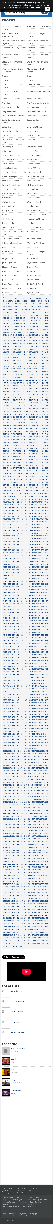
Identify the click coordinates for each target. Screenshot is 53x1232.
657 (30, 423)
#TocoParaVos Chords (36, 243)
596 (14, 411)
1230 (5, 553)
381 (43, 366)
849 (17, 462)
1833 (42, 706)
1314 (34, 573)
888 (7, 471)
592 (46, 408)
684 (27, 428)
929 (4, 479)
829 (43, 457)
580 (7, 408)
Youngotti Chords (9, 210)
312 (46, 352)
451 (43, 380)
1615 (5, 652)
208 (27, 332)
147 (11, 321)
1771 (13, 691)
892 (20, 471)
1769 (5, 691)
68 (13, 307)
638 (14, 420)
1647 (46, 658)
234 (20, 338)
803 (4, 454)
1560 (5, 638)
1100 (13, 519)
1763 (25, 689)
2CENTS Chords (33, 84)
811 (30, 454)
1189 (17, 541)
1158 (25, 533)
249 (24, 341)
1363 (9, 587)
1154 (9, 533)
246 (14, 341)
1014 (21, 496)
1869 (9, 717)
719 (4, 437)
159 (4, 324)
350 (33, 360)
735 (11, 440)
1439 (5, 607)
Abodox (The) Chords (11, 98)
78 (36, 307)
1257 (25, 558)
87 (11, 309)
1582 (5, 643)
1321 (17, 575)
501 (24, 391)
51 (20, 304)
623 (11, 417)
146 (7, 321)
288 (14, 349)
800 (40, 451)
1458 (38, 609)
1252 (5, 558)
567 (11, 406)
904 (14, 474)
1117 (38, 522)
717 (43, 434)
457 (17, 383)
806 (14, 454)
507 (43, 391)
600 (27, 411)
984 (46, 488)
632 (40, 417)
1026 (25, 499)
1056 (13, 508)
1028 (34, 499)
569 (17, 406)
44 (4, 304)
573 (30, 406)
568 (14, 406)
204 (14, 332)
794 (20, 451)
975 (17, 488)
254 (40, 341)
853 (30, 462)
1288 (17, 567)
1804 (13, 700)
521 (43, 394)
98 (36, 309)
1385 (9, 592)
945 (11, 482)
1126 (30, 524)
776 (7, 448)
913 (43, 474)
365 (36, 363)
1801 (46, 697)
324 (40, 355)
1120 (5, 524)
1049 (30, 505)
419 (30, 374)
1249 (38, 556)
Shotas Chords (33, 189)
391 (30, 369)
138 (27, 318)
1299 (17, 570)
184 (40, 326)
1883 (21, 720)
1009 (45, 493)
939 (36, 479)
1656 (38, 660)
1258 (30, 558)
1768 (46, 689)
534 (40, 397)
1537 (46, 629)
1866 (42, 714)
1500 (30, 621)
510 (7, 394)
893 (24, 471)
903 (11, 474)
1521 (25, 626)
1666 (34, 663)
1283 (42, 564)
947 (17, 482)
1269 (30, 561)
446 (27, 380)
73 (25, 307)
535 (43, 397)
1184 (42, 539)
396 (46, 369)
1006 (33, 493)
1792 (9, 697)
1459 (42, 609)
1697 (25, 672)
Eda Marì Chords (9, 135)
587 (30, 408)
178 (20, 326)
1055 (9, 508)
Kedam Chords (33, 159)
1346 (30, 581)
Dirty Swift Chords (34, 127)
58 (36, 304)
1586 (21, 643)
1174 (46, 536)
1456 (30, 609)
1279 (25, 564)
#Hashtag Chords (34, 238)
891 (17, 471)
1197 (5, 544)
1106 (38, 519)
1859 (13, 714)
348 (27, 360)
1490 (34, 618)
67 (11, 307)
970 (46, 485)
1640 (17, 658)
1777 (38, 691)
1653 (25, 660)
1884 (25, 720)
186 (46, 326)
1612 (38, 649)
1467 (30, 612)
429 (17, 377)
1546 (38, 632)
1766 (38, 689)
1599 (30, 646)
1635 (42, 655)
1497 (17, 621)
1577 (30, 641)
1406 (5, 598)
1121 (9, 524)
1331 (13, 578)
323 (36, 355)
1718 (21, 677)
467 (4, 386)
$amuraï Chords (8, 251)
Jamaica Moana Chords (11, 155)
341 (4, 360)
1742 (30, 683)
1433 (25, 604)
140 (33, 318)
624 (14, 417)
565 (4, 406)
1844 (42, 708)
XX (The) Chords (33, 206)
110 (27, 312)
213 (43, 332)
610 (14, 414)
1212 (21, 547)
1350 (46, 581)
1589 (34, 643)
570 (20, 406)
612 (20, 414)
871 (43, 465)
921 (24, 476)
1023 (13, 499)
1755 (38, 686)
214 (46, 332)
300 (7, 352)
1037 (25, 502)
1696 (21, 672)
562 (40, 403)
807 (17, 454)
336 (33, 358)
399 (11, 372)
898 (40, 471)
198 (40, 329)
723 (17, 437)
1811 (42, 700)
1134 (17, 527)
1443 (21, 607)
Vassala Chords (33, 197)
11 (19, 298)
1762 (21, 689)
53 (25, 304)
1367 (25, 587)
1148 (30, 530)
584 (20, 408)
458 (20, 383)
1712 (42, 675)
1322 (21, 575)
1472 (5, 615)
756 (33, 442)
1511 (30, 624)
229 (4, 338)
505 (36, 391)
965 (30, 485)
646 (40, 420)
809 (24, 454)
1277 (17, 564)
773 (43, 445)
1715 (9, 677)
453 (4, 383)
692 (7, 431)
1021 (5, 499)
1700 (38, 672)
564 (46, 403)
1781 (9, 694)
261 (17, 343)
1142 (5, 530)
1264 (9, 561)
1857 (5, 714)
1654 (30, 660)
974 (14, 488)
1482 (46, 615)
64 (4, 307)
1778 (42, 691)
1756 (42, 686)
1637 (5, 658)
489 (30, 389)
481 (4, 389)
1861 (21, 714)
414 (14, 374)
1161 (38, 533)
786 (40, 448)
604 (40, 411)
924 (33, 476)
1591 (42, 643)
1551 (13, 635)
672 (33, 425)
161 (11, 324)
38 (36, 301)
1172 (38, 536)
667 (17, 425)
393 (36, 369)
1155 (13, 533)
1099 (9, 519)
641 (24, 420)
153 (30, 321)
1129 (42, 524)
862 (14, 465)
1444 (25, 607)
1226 (34, 550)
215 (4, 335)
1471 (46, 612)
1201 (21, 544)
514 (20, 394)
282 (40, 346)
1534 (34, 629)
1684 (17, 669)
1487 (21, 618)
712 (27, 434)
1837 (13, 708)
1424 (34, 601)
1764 (30, 689)
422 (40, 374)
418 (27, 374)
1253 (9, 558)
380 (40, 366)
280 (33, 346)
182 (33, 326)
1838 (17, 708)
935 (24, 479)
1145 (17, 530)
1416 (46, 598)
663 (4, 425)
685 (30, 428)
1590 (38, 643)
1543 (25, 632)
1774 (25, 691)
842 (40, 459)
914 (46, 474)
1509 (21, 624)
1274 (5, 564)
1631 (25, 655)
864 (20, 465)
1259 (34, 558)
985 (4, 491)
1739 (17, 683)
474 (27, 386)
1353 (13, 584)
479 (43, 386)
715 (36, 434)
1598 (25, 646)
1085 (42, 513)
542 (20, 400)
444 (20, 380)
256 (46, 341)
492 (40, 389)
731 (43, 437)
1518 (13, 626)
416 (20, 374)
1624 (42, 652)
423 (43, 374)
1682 (9, 669)
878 (20, 468)
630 (33, 417)
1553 (21, 635)
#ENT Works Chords (10, 238)
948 (20, 482)
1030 (42, 499)
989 (17, 491)
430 (20, 377)
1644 (34, 658)
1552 (17, 635)
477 (36, 386)
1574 (17, 641)
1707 (21, 675)
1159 (30, 533)
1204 (34, 544)
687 (36, 428)
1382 (42, 590)
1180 (25, 539)
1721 (34, 677)
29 (16, 301)
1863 (30, 714)
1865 (38, 714)
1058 (21, 508)
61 (43, 304)
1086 (46, 513)
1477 (25, 615)
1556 (34, 635)
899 (43, 471)
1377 (21, 590)
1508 (17, 624)
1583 (9, 643)
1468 (34, 612)
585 (24, 408)
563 (43, 403)
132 (7, 318)
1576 (25, 641)
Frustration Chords (35, 147)
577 (43, 406)
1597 (21, 646)
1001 (12, 493)
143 (43, 318)
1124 (21, 524)
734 (7, 440)
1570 (46, 638)
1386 (13, 592)
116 (46, 312)
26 (9, 301)
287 (11, 349)
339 (43, 358)
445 (24, 380)
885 (43, 468)
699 (30, 431)
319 (24, 355)
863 (17, 465)
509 (4, 394)
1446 (34, 607)
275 (17, 346)
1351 (5, 584)
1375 (13, 590)
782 (27, 448)
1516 (5, 626)
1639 (13, 658)
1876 (38, 717)
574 (33, 406)
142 (40, 318)
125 (30, 315)
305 (24, 352)
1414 (38, 598)
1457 (34, 609)
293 (30, 349)
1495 (9, 621)
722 (14, 437)
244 (7, 341)
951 (30, 482)
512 (14, 394)
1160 (34, 533)
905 (17, 474)
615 (30, 414)
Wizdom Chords (8, 206)
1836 (9, 708)
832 (7, 459)
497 (11, 391)
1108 (46, 519)
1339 (46, 578)
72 (23, 307)
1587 (25, 643)
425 (4, 377)
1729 (21, 680)
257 (4, 343)
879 (24, 468)
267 (36, 343)
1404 (42, 595)
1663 (21, 663)
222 (27, 335)
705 (4, 434)
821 (17, 457)
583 (17, 408)
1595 (13, 646)
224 (33, 335)
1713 (46, 675)
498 (14, 391)
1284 (46, 564)
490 (33, 389)
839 (30, 459)
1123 (17, 524)
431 (24, 377)
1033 (9, 502)
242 (46, 338)
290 (20, 349)
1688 (34, 669)
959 (11, 485)
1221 (13, 550)
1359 (38, 584)
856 (40, 462)
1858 (9, 714)
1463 (13, 612)
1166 (13, 536)
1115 (30, 522)
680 (14, 428)
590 (40, 408)
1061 (34, 508)
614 (27, 414)
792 (14, 451)
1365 (17, 587)
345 (17, 360)
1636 (46, 655)
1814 (9, 703)
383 (4, 369)
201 (4, 332)
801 (43, 451)
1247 (30, 556)
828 (40, 457)
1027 (30, 499)
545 (30, 400)
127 (36, 315)
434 (33, 377)
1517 (9, 626)
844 (46, 459)
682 (20, 428)
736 (14, 440)
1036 (21, 502)
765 (17, 445)
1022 (9, 499)
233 (17, 338)
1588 (30, 643)
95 (29, 309)
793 (17, 451)
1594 (9, 646)
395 (43, 369)
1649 (9, 660)
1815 (13, 703)
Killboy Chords (8, 163)
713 (30, 434)
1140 (42, 527)
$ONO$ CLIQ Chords (10, 280)
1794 (17, 697)
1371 (42, 587)
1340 (5, 581)
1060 (30, 508)
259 (11, 343)
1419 (13, 601)
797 (30, 451)
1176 (9, 539)
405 (30, 372)
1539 (9, 632)
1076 (5, 513)
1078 (13, 513)
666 (14, 425)
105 (11, 312)
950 (27, 482)
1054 (5, 508)
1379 (30, 590)
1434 (30, 604)
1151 (42, 530)
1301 (25, 570)
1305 (42, 570)
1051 (38, 505)
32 (23, 301)
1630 (21, 655)
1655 (34, 660)
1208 (5, 547)
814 (40, 454)
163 (17, 324)
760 (46, 442)
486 (20, 389)
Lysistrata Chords (34, 172)
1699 (34, 672)
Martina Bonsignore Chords (13, 176)
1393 (42, 592)
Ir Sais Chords (7, 151)
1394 (46, 592)
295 (36, 349)
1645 (38, 658)
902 (7, 474)
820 (14, 457)
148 (14, 321)
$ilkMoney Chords (9, 267)
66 (9, 307)
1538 (5, 632)
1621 (30, 652)
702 (40, 431)
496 (7, 391)
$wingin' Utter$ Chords (11, 288)
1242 (9, 556)
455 (11, 383)
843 (43, 459)
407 (36, 372)
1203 (30, 544)
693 (11, 431)
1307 (5, 573)
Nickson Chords (33, 180)
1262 (46, 558)
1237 (34, 553)
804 (7, 454)
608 (7, 414)
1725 (5, 680)
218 (14, 335)
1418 (9, 601)
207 (24, 332)
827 (36, 457)
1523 (34, 626)
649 (4, 423)
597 (17, 411)
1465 (21, 612)
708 (14, 434)
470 (14, 386)
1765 (34, 689)
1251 (46, 556)
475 (30, 386)
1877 (42, 717)
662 (46, 423)
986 (7, 491)
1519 (17, 626)
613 (24, 414)
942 (46, 479)
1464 (17, 612)
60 (41, 304)
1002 (16, 493)
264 (27, 343)
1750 (17, 686)
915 (4, 476)
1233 (17, 553)
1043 (5, 505)
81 (43, 307)
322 (33, 355)
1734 (42, 680)
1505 (5, 624)
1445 (30, 607)
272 (7, 346)
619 (43, 414)
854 (33, 462)
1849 (17, 711)
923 (30, 476)
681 (17, 428)
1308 (9, 573)
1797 (30, 697)
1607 (17, 649)
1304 (38, 570)
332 (20, 358)
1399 (21, 595)
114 (40, 312)
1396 (9, 595)
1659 (5, 663)
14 (26, 298)
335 (30, 358)
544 (27, 400)
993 (30, 491)
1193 (34, 541)
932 (14, 479)
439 (4, 380)
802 (46, 451)
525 (11, 397)
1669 (46, 663)
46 (9, 304)
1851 (25, 711)
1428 (5, 604)
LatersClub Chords (9, 168)
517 (30, 394)
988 (14, 491)
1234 (21, 553)
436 (40, 377)
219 (17, 335)
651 (11, 423)
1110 (9, 522)
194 (27, 329)
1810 (38, 700)
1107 (42, 519)
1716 (13, 677)
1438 (46, 604)
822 (20, 457)
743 (36, 440)
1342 (13, 581)
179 (24, 326)
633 (43, 417)
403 (24, 372)
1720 (30, 677)
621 (4, 417)
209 (30, 332)
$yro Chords (32, 288)
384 (7, 369)
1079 (17, 513)
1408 (13, 598)
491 (36, 389)
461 (30, 383)
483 (11, 389)
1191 (25, 541)
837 (24, 459)
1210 (13, 547)
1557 (38, 635)
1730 (25, 680)
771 (36, 445)
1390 (30, 592)
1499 (25, 621)
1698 (30, 672)
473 (24, 386)
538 (7, 400)
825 (30, 457)
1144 (13, 530)
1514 (42, 624)
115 (43, 312)
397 (4, 372)
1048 (25, 505)
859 (4, 465)
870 (40, 465)
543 (24, 400)
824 (27, 457)
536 (46, 397)
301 (11, 352)
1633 (34, 655)
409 (43, 372)
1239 (42, 553)
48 (13, 304)
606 (46, 411)
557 (24, 403)
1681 (5, 669)
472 (20, 386)
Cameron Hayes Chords (37, 115)
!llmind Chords (8, 223)
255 (43, 341)
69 (16, 307)
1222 (17, 550)
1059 (25, 508)
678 (7, 428)
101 (44, 309)
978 (27, 488)
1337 (38, 578)
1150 (38, 530)
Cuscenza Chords (34, 120)
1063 (42, 508)
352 (40, 360)
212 (40, 332)
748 (7, 442)
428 (14, 377)
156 (40, 321)
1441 (13, 607)
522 (46, 394)
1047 (21, 505)
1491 (38, 618)
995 (36, 491)
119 (11, 315)
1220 (9, 550)
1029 (38, 499)
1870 (13, 717)
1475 (17, 615)
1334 (25, 578)
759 (43, 442)
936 (27, 479)
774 (46, 445)
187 (4, 329)
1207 (46, 544)
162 (14, 324)
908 (27, 474)
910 (33, 474)
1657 (42, 660)
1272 (42, 561)
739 (24, 440)
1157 (21, 533)
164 (20, 324)
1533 (30, 629)
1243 (13, 556)
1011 (9, 496)
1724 (46, 677)
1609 (25, 649)
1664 (25, 663)
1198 (9, 544)
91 (20, 309)
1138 (34, 527)
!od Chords (31, 223)
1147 (25, 530)
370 (7, 366)
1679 (42, 666)
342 (7, 360)
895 (30, 471)
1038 (30, 502)
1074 (42, 510)
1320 (13, 575)
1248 (34, 556)
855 (36, 462)
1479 (34, 615)
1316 (42, 573)
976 (20, 488)
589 (36, 408)
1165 (9, 536)
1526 (46, 626)
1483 (5, 618)
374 (20, 366)
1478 (30, 615)
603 (36, 411)
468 (7, 386)
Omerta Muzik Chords (11, 185)
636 (7, 420)
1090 (17, 516)
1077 (9, 513)
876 (14, 468)
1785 (25, 694)
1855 (42, 711)
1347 (34, 581)
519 (36, 394)
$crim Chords (32, 258)
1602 (42, 646)
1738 (13, 683)
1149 (34, 530)
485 (17, 389)
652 (14, 423)
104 (7, 312)
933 (17, 479)
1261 (42, 558)
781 (24, 448)
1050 (34, 505)
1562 (13, 638)
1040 (38, 502)
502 (27, 391)
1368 (30, 587)
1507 (13, 624)
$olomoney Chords (35, 275)
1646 (42, 658)
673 (36, 425)
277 (24, 346)
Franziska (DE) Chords (11, 147)
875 (11, 468)
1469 (38, 612)
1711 (38, 675)
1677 (34, 666)
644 (33, 420)
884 (40, 468)
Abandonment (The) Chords (38, 91)
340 (46, 358)
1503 (42, 621)
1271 (38, 561)
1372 (46, 587)
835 (17, 459)
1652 (21, 660)
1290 (25, 567)
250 (27, 341)
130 (46, 315)
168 (33, 324)
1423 (30, 601)
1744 (38, 683)
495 (4, 391)
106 (14, 312)
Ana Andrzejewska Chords (38, 103)
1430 (13, 604)
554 (14, 403)
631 (36, 417)
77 (34, 307)
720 (7, 437)
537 (4, 400)
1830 (30, 706)
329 (11, 358)
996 (40, 491)
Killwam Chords (33, 163)
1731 (30, 680)
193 (24, 329)
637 (11, 420)
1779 (46, 691)
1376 (17, 590)
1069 (21, 510)
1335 (30, 578)
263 (24, 343)
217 (11, 335)
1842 (34, 708)
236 (27, 338)
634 (46, 417)
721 (11, 437)
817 (4, 457)
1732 (34, 680)
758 (40, 442)
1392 (38, 592)
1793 (13, 697)
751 (17, 442)
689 (43, 428)
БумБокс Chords (34, 292)
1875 (34, 717)
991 (24, 491)
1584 (13, 643)
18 (36, 298)
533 (36, 397)
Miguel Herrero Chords (36, 176)
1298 (13, 570)
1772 (17, 691)
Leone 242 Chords (34, 168)
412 (7, 374)
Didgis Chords (8, 127)
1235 (25, 553)
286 (7, 349)
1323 (25, 575)
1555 (30, 635)
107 (17, 312)
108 (20, 312)
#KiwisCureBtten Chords (12, 243)
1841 (30, 708)
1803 (9, 700)
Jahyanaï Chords (34, 151)
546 (33, 400)
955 (43, 482)
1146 (21, 530)
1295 (46, 567)
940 (40, 479)
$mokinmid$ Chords (10, 271)
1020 (46, 496)
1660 (9, 663)
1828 (21, 706)
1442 (17, 607)
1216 (38, 547)
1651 (17, 660)
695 (17, 431)
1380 (34, 590)
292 (27, 349)
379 (36, 366)
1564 (21, 638)
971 (4, 488)
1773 (21, 691)
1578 (34, 641)
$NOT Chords (32, 271)
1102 (21, 519)
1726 (9, 680)
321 (30, 355)
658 (33, 423)
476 (33, 386)
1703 (5, 675)
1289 (21, 567)
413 (11, 374)
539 (11, 400)
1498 (21, 621)
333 (24, 358)
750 (14, 442)
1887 (38, 720)
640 (20, 420)
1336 (34, 578)
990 (20, 491)
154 (33, 321)
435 (36, 377)
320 (27, 355)
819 (11, 457)
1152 (46, 530)
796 (27, 451)
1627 (9, 655)
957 (4, 485)
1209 (9, 547)
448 (33, 380)
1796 (25, 697)
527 (17, 397)
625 (17, 417)
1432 (21, 604)
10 (17, 298)
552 (7, 403)
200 (46, 329)
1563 (17, 638)
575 (36, 406)
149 (17, 321)
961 (17, 485)
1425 (38, 601)
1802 (5, 700)
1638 (9, 658)
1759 (9, 689)
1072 (34, 510)
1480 (38, 615)
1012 (13, 496)
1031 (46, 499)
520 (40, 394)
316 (14, 355)
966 (33, 485)
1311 (21, 573)
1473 (9, 615)
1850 (21, 711)
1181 (30, 539)
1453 (17, 609)
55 (29, 304)
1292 (34, 567)
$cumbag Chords (9, 263)
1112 (17, 522)
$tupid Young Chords (10, 284)
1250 (42, 556)
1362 (5, 587)
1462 (9, 612)
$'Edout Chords (8, 247)
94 (27, 309)
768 (27, 445)
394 (40, 369)
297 (43, 349)
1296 (5, 570)
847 (11, 462)
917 (11, 476)
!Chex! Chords (7, 219)
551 (4, 403)
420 (33, 374)
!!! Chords (6, 214)
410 (46, 372)
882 (33, 468)
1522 (30, 626)
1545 (34, 632)
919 (17, 476)
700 (33, 431)
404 (27, 372)
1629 (17, 655)
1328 (46, 575)
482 (7, 389)
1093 (30, 516)
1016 (30, 496)
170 (40, 324)
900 (46, 471)
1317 (46, 573)
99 (39, 309)
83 (48, 307)
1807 (25, 700)
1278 (21, 564)
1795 (21, 697)
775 (4, 448)
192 (20, 329)
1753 (30, 686)
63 (48, 304)
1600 (34, 646)
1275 (9, 564)
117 (4, 315)
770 (33, 445)
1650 (13, 660)
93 (25, 309)
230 (7, 338)
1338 (42, 578)
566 (7, 406)
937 (30, 479)
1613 (42, 649)
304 (20, 352)
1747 (5, 686)
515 (24, 394)
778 (14, 448)
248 (20, 341)
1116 (34, 522)
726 (27, 437)
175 (11, 326)
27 (11, 301)
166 (27, 324)
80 (41, 307)
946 (14, 482)
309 (36, 352)
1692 (5, 672)
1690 (42, 669)
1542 (21, 632)
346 (20, 360)
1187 (9, 541)
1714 (5, 677)
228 (46, 335)
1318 (5, 575)
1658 (46, 660)
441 (11, 380)
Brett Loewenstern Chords (13, 115)
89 (16, 309)
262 (20, 343)
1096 (42, 516)
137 (24, 318)
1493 (46, 618)
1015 (25, 496)
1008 (41, 493)
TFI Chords (6, 197)
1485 (13, 618)
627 (24, 417)
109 (24, 312)
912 (40, 474)
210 (33, 332)
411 (4, 374)
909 (30, 474)
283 (43, 346)
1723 (42, 677)
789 (4, 451)
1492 (42, 618)
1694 (13, 672)
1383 (46, 590)
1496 (13, 621)
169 (36, 324)
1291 (30, 567)
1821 (38, 703)
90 (18, 309)
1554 (25, 635)
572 (27, 406)
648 (46, 420)
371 (11, 366)
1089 (13, 516)
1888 (42, 720)
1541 (17, 632)
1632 (30, 655)
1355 (21, 584)
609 (11, 414)
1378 (25, 590)
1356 (25, 584)
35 (29, 301)
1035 (17, 502)
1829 (25, 706)
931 (11, 479)
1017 (34, 496)
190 (14, 329)
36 (32, 301)
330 (14, 358)
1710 (34, 675)
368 (46, 363)
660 (40, 423)
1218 (46, 547)
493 (43, 389)
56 (32, 304)
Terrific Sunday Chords (36, 193)
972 (7, 488)
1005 (29, 493)
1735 (46, 680)
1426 (42, 601)
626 (20, 417)
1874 (30, 717)
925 (36, 476)
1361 (46, 584)
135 (17, 318)
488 (27, 389)
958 (7, 485)
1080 (21, 513)
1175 (5, 539)
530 (27, 397)
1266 (17, 561)
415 (17, 374)
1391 (34, 592)
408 (40, 372)
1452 (13, 609)
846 (7, 462)
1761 (17, 689)
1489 (30, 618)
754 (27, 442)
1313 (30, 573)
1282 (38, 564)
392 (33, 369)
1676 (30, 666)
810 (27, 454)
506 (40, 391)
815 (43, 454)
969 (43, 485)
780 (20, 448)
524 (7, 397)
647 (43, 420)
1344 (21, 581)
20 (40, 298)
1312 (25, 573)
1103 (25, 519)
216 (7, 335)
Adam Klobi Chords (35, 98)
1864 (34, 714)
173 (4, 326)
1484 (9, 618)
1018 (38, 496)
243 (4, 341)
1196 (46, 541)
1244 (17, 556)
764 (14, 445)
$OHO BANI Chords (10, 275)
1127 (34, 524)
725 (24, 437)
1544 (30, 632)
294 (33, 349)
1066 (9, 510)
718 (46, 434)
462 (33, 383)
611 (17, 414)
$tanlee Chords (33, 280)
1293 (38, 567)
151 (24, 321)
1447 (38, 607)
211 (36, 332)
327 (4, 358)
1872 (21, 717)
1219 (5, 550)
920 (20, 476)
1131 (5, 527)
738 (20, 440)
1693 (9, 672)
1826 (13, 706)
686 (33, 428)
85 (6, 309)
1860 (17, 714)
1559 (46, 635)
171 (43, 324)
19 (38, 298)
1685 (21, 669)
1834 (46, 706)
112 (33, 312)
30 (18, 301)
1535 (38, 629)
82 (46, 307)
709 (17, 434)
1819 (30, 703)
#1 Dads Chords (34, 231)
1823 (46, 703)
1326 (38, 575)
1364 (13, 587)
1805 (17, 700)
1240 (46, 553)
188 (7, 329)
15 (29, 298)
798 (33, 451)
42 (46, 301)
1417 (5, 601)
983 (43, 488)
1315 (38, 573)
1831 (34, 706)
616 (33, 414)
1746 (46, 683)
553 (11, 403)
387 (17, 369)
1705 (13, 675)
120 (14, 315)
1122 (13, 524)
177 (17, 326)
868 (33, 465)
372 (14, 366)
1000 (8, 493)
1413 (34, 598)
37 (34, 301)
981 (36, 488)
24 (4, 301)
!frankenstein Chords (35, 219)
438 (46, 377)
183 (36, 326)
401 (17, 372)
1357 (30, 584)
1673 (17, 666)
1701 (42, 672)
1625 (46, 652)
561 (36, 403)
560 (33, 403)
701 (36, 431)
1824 (5, 706)
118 (7, 315)
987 (11, 491)
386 (14, 369)
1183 (38, 539)
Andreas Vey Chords (10, 107)
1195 (42, 541)
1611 (34, 649)
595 (11, 411)
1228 (42, 550)
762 (7, 445)
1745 (42, 683)
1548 (46, 632)
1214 (30, 547)
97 (34, 309)
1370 (38, 587)
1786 (30, 694)
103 (4, 312)
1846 (5, 711)
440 (7, 380)
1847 (9, 711)
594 (7, 411)
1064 (46, 508)
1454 (21, 609)
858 (46, 462)
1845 (46, 708)
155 (36, 321)
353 (43, 360)
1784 (21, 694)
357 (11, 363)
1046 (17, 505)
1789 (42, 694)
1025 (21, 499)
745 (43, 440)
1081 (25, 513)
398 (7, 372)
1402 (34, 595)
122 (20, 315)
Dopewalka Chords (10, 131)
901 (4, 474)
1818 (25, 703)
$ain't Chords (32, 247)
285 (4, 349)
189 (11, 329)
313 (4, 355)
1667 (38, 663)
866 (27, 465)
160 (7, 324)
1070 (25, 510)
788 (46, 448)
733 (4, 440)
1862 (25, 714)
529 (24, 397)
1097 (46, 516)
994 (33, 491)
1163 (46, 533)
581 (11, 408)
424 (46, 374)
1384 (5, 592)
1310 (17, 573)
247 (17, 341)
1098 (5, 519)
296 (40, 349)
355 (4, 363)
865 (24, 465)
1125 (25, 524)
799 (36, 451)
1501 (34, 621)
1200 (17, 544)
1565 (25, 638)
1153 (5, 533)
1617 (13, 652)
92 (23, 309)
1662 (17, 663)
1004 (24, 493)
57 (34, 304)
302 (14, 352)
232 (14, 338)
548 (40, 400)
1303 (34, 570)
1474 (13, 615)
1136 (25, 527)
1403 (38, 595)
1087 (5, 516)
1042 (46, 502)
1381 (38, 590)
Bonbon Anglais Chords (37, 111)
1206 (42, 544)
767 (24, 445)
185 (43, 326)
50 (18, 304)
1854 (38, 711)
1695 (17, 672)
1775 (30, 691)
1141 (46, 527)
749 (11, 442)
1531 (21, 629)
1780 (5, 694)
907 (24, 474)
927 (43, 476)
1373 (5, 590)
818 (7, 457)
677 (4, 428)
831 (4, 459)
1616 (9, 652)
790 (7, 451)
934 (20, 479)
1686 (25, 669)
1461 (5, 612)
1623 (38, 652)
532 (33, 397)
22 (45, 298)
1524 (38, 626)
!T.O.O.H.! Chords (34, 227)
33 (25, 301)
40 (41, 301)
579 (4, 408)
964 (27, 485)
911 (36, 474)
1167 (17, 536)
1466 (25, 612)
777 (11, 448)
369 (4, 366)
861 (11, 465)
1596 (17, 646)
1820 (34, 703)
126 (33, 315)
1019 (42, 496)
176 (14, 326)
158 (46, 321)
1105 (34, 519)
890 (14, 471)
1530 (17, 629)
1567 (34, 638)
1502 (38, 621)
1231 (9, 553)
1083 (34, 513)
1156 (17, 533)
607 (4, 414)
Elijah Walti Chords (34, 135)
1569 (42, 638)
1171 (34, 536)
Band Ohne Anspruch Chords (39, 26)
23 (47, 298)
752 (20, 442)
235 (24, 338)
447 (30, 380)
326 (46, 355)
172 (46, 324)
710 (20, 434)
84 (4, 309)
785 (36, 448)
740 (27, 440)
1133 (13, 527)
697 (24, 431)
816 (46, 454)
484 (14, 389)
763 (11, 445)
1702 (46, 672)
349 (30, 360)
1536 (42, 629)
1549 (5, 635)
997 (43, 491)
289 (17, 349)
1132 (9, 527)
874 (7, 468)
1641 (21, 658)
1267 (21, 561)
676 (46, 425)
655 (24, 423)
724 (20, 437)
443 (17, 380)
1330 (9, 578)
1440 (9, 607)
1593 (5, 646)
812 (33, 454)
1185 (46, 539)
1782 (13, 694)
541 (17, 400)
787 (43, 448)
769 (30, 445)
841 (36, 459)
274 (14, 346)
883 (36, 468)
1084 (38, 513)
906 (20, 474)
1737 (9, 683)
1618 (17, 652)
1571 (5, 641)
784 (33, 448)
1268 (25, 561)
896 (33, 471)
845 (4, 462)
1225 (30, 550)
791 (11, 451)
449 (36, 380)
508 (46, 391)
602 (33, 411)
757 (36, 442)
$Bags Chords (8, 258)
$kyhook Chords (34, 267)
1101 (17, 519)
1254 (13, 558)
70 (18, 307)
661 (43, 423)
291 (24, 349)
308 (33, 352)
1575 (21, 641)
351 (36, 360)
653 (17, 423)
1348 (38, 581)
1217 (42, 547)
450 (40, 380)
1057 (17, 508)
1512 (34, 624)
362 (27, 363)
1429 (9, 604)
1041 (42, 502)
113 (36, 312)
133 (11, 318)
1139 (38, 527)
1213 (25, 547)
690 (46, 428)
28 (13, 301)
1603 (46, 646)
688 (40, 428)
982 (40, 488)
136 (20, 318)
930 (7, 479)
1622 (34, 652)
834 (14, 459)
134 (14, 318)
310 (40, 352)
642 (27, 420)
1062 (38, 508)
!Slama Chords (8, 227)
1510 (25, 624)
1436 (38, 604)
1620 (25, 652)
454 (7, 383)
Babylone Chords (9, 111)
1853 (34, 711)
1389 (25, 592)
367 (43, 363)
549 (43, 400)
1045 (13, 505)
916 (7, 476)
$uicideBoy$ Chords (35, 284)
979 (30, 488)
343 (11, 360)
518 (33, 394)
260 (14, 343)
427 (11, 377)
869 (36, 465)
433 (30, 377)
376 (27, 366)
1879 (5, 720)
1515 (46, 624)
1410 (21, 598)
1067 (13, 510)
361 (24, 363)
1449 (46, 607)
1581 (46, 641)
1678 (38, 666)
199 (43, 329)
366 (40, 363)
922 (27, 476)
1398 (17, 595)
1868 (5, 717)
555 (17, 403)
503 (30, 391)
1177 (13, 539)
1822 (42, 703)
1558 (42, 635)
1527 (5, 629)
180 (27, 326)
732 (46, 437)
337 (36, 358)
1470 (42, 612)
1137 (30, 527)
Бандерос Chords (9, 292)
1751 (21, 686)
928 (46, 476)
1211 (17, 547)
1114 (25, 522)
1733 (38, 680)
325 (43, 355)
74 (27, 307)
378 (33, 366)
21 (42, 298)
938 (33, 479)
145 (4, 321)
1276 (13, 564)
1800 (42, 697)
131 (4, 318)
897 (36, 471)
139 (30, 318)
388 (20, 369)
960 (14, 485)
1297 (9, 570)
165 (24, 324)
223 (30, 335)
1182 (34, 539)
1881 (13, 720)
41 (43, 301)
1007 (37, 493)
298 (46, 349)
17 (33, 298)
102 (48, 309)
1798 (34, 697)
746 (46, 440)
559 (30, 403)
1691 (46, 669)
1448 (42, 607)
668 (20, 425)
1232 (13, 553)
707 (11, 434)
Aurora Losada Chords (36, 107)
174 (7, 326)
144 (46, 318)
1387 (17, 592)
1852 (30, 711)
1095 (38, 516)
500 (20, 391)
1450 (5, 609)
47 (11, 304)
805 (11, 454)
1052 (42, 505)
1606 (13, 649)
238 (33, 338)
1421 (21, 601)
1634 (38, 655)
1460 (46, 609)
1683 (13, 669)
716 (40, 434)
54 (27, 304)
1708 (25, 675)
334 (27, 358)
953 (36, 482)
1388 (21, 592)
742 (33, 440)
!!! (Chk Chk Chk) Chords (37, 214)
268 (40, 343)
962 (20, 485)
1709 (30, 675)
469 (11, 386)
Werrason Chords (34, 202)
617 (36, 414)
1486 (17, 618)
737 (17, 440)
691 (4, 431)
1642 (25, 658)
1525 (42, 626)
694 (14, 431)
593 (4, 411)
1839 (21, 708)
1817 (21, 703)
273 (11, 346)
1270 (34, 561)
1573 (13, 641)
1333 (21, 578)
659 (36, 423)
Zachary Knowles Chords (37, 210)
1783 (17, 694)
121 (17, 315)
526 (14, 397)
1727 (13, 680)
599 (24, 411)
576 (40, 406)
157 (43, 321)
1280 (30, 564)
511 (11, 394)
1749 (13, 686)
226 (40, 335)
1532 (25, 629)
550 (46, 400)
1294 (42, 567)
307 (30, 352)
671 (30, 425)
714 (33, 434)
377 (30, 366)
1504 (46, 621)
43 (48, 301)
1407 (9, 598)
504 (33, 391)
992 (27, 491)
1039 (34, 502)
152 (27, 321)
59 (39, 304)
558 (27, 403)
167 (30, 324)
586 (27, 408)
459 (24, 383)
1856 (46, 711)
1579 (38, 641)
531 (30, 397)
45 (6, 304)
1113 (21, 522)
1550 (9, 635)
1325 (34, 575)
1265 (13, 561)
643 (30, 420)
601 (30, 411)
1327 (42, 575)
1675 (25, 666)
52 (23, 304)
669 (24, 425)
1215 (34, 547)
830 (46, 457)
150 (20, 321)
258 (7, 343)
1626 (5, 655)
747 (4, 442)
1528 (9, 629)
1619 (21, 652)
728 (33, 437)
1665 (30, 663)
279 (30, 346)
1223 (21, 550)
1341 (9, 581)
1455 (25, 609)
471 (17, 386)
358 (14, 363)
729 (36, 437)
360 (20, 363)
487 (24, 389)
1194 (38, 541)
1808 (30, 700)
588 (33, 408)
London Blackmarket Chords (14, 172)
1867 (46, 714)
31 (20, 301)
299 (4, 352)
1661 (13, 663)
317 (17, 355)
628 (27, 417)
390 (27, 369)
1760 (13, 689)
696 (20, 431)
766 (20, 445)
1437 (42, 604)
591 (43, 408)
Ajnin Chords (7, 103)
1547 (42, 632)
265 (30, 343)
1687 (30, 669)
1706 (17, 675)
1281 (34, 564)
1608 (21, 649)
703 (43, 431)
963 (24, 485)
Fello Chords (32, 139)
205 (17, 332)
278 (27, 346)
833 (11, 459)
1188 (13, 541)
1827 (17, 706)
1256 (21, 558)
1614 (46, 649)
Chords (5, 76)
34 (27, 301)
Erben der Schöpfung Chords (14, 47)
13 (24, 298)
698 (27, 431)
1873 (25, 717)
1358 (34, 584)
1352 (9, 584)
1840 (25, 708)
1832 (38, 706)
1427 (46, 601)
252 (33, 341)
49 (16, 304)
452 (46, 380)
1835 (5, 708)
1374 (9, 590)
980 (33, 488)
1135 (21, 527)
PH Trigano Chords (35, 185)
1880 (9, 720)
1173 (42, 536)
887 (4, 471)
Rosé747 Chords (9, 189)
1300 (21, 570)
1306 (46, 570)
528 (20, 397)
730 (40, 437)
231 (11, 338)
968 (40, 485)
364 (33, 363)
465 (43, 383)
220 (20, 335)
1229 (46, 550)
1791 (5, 697)
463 (36, 383)
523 (4, 397)
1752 (25, 686)
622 (7, 417)
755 (30, 442)
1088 (9, 516)
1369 (34, 587)
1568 (38, 638)
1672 (13, 666)
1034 (13, 502)
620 (46, 414)
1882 (17, 720)
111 (30, 312)
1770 (9, 691)
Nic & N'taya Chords (10, 180)
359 (17, 363)
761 (4, 445)
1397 (13, 595)
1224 (25, 550)
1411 (25, 598)
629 (30, 417)
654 (20, 423)
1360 (42, 584)
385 (11, 369)
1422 (25, 601)
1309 (13, 573)
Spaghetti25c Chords (10, 193)
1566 (30, 638)
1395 (5, 595)
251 (30, 341)
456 (14, 383)
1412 (30, 598)
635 (4, 420)
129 (43, 315)
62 (46, 304)
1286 (9, 567)
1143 (9, 530)
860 (7, 465)
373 (17, 366)
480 (46, 386)
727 (30, 437)
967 (36, 485)
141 (36, 318)
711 (24, 434)
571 (24, 406)
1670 (5, 666)
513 (17, 394)
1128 (38, 524)
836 (20, 459)
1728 (17, 680)
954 (40, 482)
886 (46, 468)
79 (39, 307)
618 (40, 414)
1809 (34, 700)
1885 (30, 720)
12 (22, 298)
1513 (38, 624)
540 (14, 400)
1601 (38, 646)
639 (17, 420)
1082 (30, 513)
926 (40, 476)
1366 (21, 587)
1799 (38, 697)
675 (43, 425)
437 (43, 377)
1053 (46, 505)
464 (40, 383)
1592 (46, 643)
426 (7, 377)
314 (7, 355)
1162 (42, 533)
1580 (42, 641)
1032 (5, 502)
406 (33, 372)
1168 (21, 536)
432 (27, 377)
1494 (5, 621)
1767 (42, 689)
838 (27, 459)
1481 (42, 615)
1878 (46, 717)
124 (27, 315)
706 (7, 434)
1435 (34, 604)
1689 (38, 669)
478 (40, 386)
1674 (21, 666)
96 (32, 309)
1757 (46, 686)
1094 (34, 516)
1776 (34, 691)
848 (14, 462)
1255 (17, 558)
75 (29, 307)
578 (46, 406)
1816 (17, 703)
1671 (9, 666)
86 (9, 309)
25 (6, 301)
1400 (25, 595)
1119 (46, 522)
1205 (38, 544)
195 (30, 329)
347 (24, 360)
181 (30, 326)
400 (14, 372)
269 (43, 343)
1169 (25, 536)
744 (40, 440)
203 (11, 332)
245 (11, 341)
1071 (30, 510)
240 (40, 338)
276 (20, 346)
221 (24, 335)
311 (43, 352)
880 (27, 468)
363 (30, 363)
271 (4, 346)
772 (40, 445)
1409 (17, 598)
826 (33, 457)
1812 (46, 700)
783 (30, 448)
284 (46, 346)
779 (17, 448)
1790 (46, 694)
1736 (5, 683)
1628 (13, 655)
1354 (17, 584)
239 (36, 338)
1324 (30, 575)
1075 (46, 510)
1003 (20, 493)
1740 (21, 683)
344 (14, 360)
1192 (30, 541)
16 (31, 298)
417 (24, 374)
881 (30, 468)
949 (24, 482)
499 (17, 391)
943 (4, 482)
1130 (46, 524)
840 (33, 459)
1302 (30, 570)
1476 (21, 615)
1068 (17, 510)
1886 (34, 720)
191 (17, 329)
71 (20, 307)
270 (46, 343)
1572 (9, 641)
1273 (46, 561)
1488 (25, 618)
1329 (5, 578)
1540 (13, 632)
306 (27, 352)
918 (14, 476)
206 (20, 332)
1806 (21, 700)
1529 (13, 629)
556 (20, 403)
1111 (13, 522)
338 (40, 358)
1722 (38, 677)
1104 (30, 519)
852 (27, 462)
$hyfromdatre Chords (36, 263)
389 (24, 369)
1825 (9, 706)
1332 (17, 578)
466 (46, 383)
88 (13, 309)
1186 (5, 541)
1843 (38, 708)
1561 (9, 638)
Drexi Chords (32, 131)
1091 (21, 516)
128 (40, 315)
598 (20, 411)
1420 (17, 601)
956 (46, 482)
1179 (21, 539)
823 (24, 457)
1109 (5, 522)
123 (24, 315)
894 (27, 471)
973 (11, 488)
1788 (38, 694)
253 (36, 341)
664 (7, 425)
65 (6, 307)
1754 (34, 686)
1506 (9, 624)
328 (7, 358)
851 (24, 462)
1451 (9, 609)
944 (7, 482)
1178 (17, 539)
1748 (9, 686)
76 (32, 307)
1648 (5, 660)
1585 (17, 643)
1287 (13, 567)
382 (46, 366)
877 (17, 468)
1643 (30, 658)
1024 (17, 499)
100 (41, 309)
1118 (42, 522)
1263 (5, 561)
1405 (46, 595)
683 (24, 428)
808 (20, 454)
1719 (25, 677)
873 (4, 468)
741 (30, 440)
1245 (21, 556)
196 (33, 329)
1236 (30, 553)
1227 (38, 550)
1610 (30, 649)
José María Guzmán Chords (13, 159)
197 (36, 329)
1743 (34, 683)
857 (43, 462)
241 (43, 338)
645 (36, 420)
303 (17, 352)
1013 (17, 496)
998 (46, 491)
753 (24, 442)
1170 (30, 536)
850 (20, 462)
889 (11, 471)
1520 (21, 626)
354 (46, 360)
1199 (13, 544)
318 (20, 355)
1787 (34, 694)
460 (27, 383)
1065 (5, 510)
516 (27, 394)
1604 (5, 649)
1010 (5, 496)
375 (24, 366)
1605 (9, 649)
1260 (38, 558)
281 (36, 346)
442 (14, 380)
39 (39, 301)
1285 (5, 567)
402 (20, 372)
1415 (42, 598)
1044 (9, 505)
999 (4, 493)
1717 (17, 677)
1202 (25, 544)
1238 (38, 553)
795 (24, 451)
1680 (46, 666)
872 (46, 465)
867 (30, 465)
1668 (42, 663)
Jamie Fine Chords (34, 155)
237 (30, 338)
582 (14, 408)
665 (11, 425)
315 (11, 355)
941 (43, 479)
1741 (25, 683)
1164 (5, 536)
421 (36, 374)
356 (7, 363)
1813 (5, 703)
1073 (38, 510)
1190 (21, 541)
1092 (25, 516)
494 (46, 389)
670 (27, 425)
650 (7, 423)
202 (7, 332)
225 (36, 335)
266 (33, 343)
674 (40, 425)
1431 (17, 604)
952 (33, 482)
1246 (25, 556)
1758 (5, 689)
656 (27, 423)
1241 (5, 556)
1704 (9, 675)
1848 (13, 711)
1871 (17, 717)
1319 (9, 575)
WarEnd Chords (8, 202)
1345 (25, 581)
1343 (17, 581)
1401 (30, 595)
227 (43, 335)
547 (36, 400)
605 (43, 411)
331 (17, 358)
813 (36, 454)
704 (46, 431)
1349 (42, 581)
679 (11, 428)
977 (24, 488)
